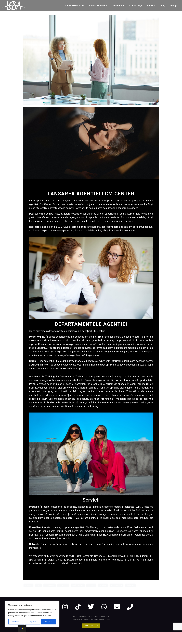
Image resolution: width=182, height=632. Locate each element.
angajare (28, 585)
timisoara (130, 585)
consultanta (49, 585)
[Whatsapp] (104, 606)
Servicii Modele (73, 5)
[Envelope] (117, 606)
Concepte (117, 5)
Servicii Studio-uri (98, 5)
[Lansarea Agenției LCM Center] (91, 59)
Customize (16, 622)
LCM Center (90, 527)
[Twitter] (91, 606)
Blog (162, 5)
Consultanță (135, 5)
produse (103, 585)
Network (151, 5)
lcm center (63, 585)
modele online (77, 585)
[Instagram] (65, 606)
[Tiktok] (78, 606)
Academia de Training (42, 376)
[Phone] (130, 606)
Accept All (48, 622)
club (38, 585)
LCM (137, 506)
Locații (173, 5)
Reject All (32, 622)
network (91, 585)
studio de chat (116, 585)
